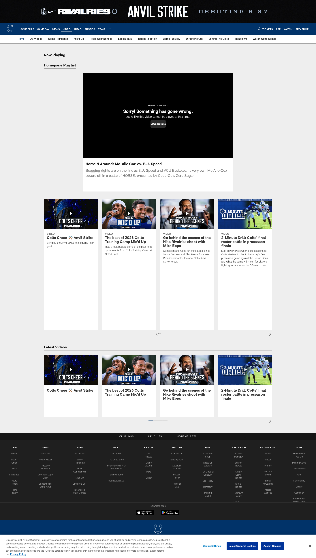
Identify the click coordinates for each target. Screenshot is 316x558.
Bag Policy (208, 480)
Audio (116, 447)
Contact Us (176, 453)
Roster (14, 453)
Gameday (207, 487)
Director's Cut (79, 483)
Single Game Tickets (238, 474)
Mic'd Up (80, 477)
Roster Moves (45, 459)
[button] (158, 124)
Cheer (149, 477)
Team (14, 447)
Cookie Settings (212, 545)
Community (299, 480)
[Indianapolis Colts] (158, 529)
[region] (158, 546)
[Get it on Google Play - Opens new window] (170, 514)
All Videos (79, 453)
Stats (14, 468)
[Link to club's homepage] (10, 28)
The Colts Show (116, 459)
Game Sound (116, 474)
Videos (268, 459)
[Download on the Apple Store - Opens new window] (145, 513)
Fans (299, 474)
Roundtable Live (116, 480)
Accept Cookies (272, 545)
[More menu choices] (109, 28)
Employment (176, 459)
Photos (148, 447)
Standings (14, 474)
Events (299, 486)
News (45, 447)
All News (45, 453)
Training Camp (299, 462)
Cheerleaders (299, 468)
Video (79, 447)
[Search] (259, 28)
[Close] (310, 546)
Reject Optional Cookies (242, 545)
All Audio (116, 453)
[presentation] (270, 334)
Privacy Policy (18, 554)
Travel (148, 471)
